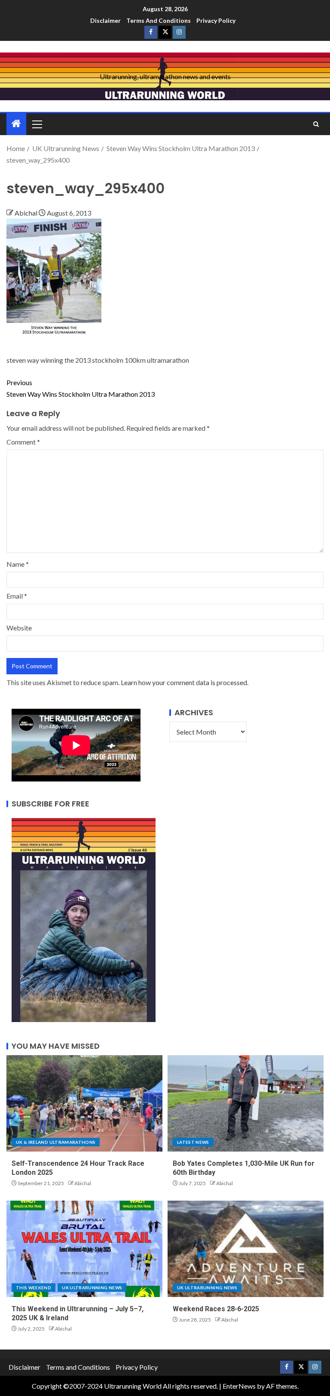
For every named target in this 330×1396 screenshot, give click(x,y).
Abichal (27, 213)
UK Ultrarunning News (92, 1287)
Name (17, 564)
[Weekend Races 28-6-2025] (246, 1249)
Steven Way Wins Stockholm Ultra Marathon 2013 (80, 388)
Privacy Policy (215, 20)
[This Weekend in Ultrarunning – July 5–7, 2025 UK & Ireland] (84, 1249)
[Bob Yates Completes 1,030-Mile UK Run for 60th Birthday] (246, 1103)
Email (16, 596)
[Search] (316, 124)
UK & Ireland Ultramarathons (55, 1142)
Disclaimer (105, 20)
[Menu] (36, 124)
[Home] (16, 123)
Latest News (193, 1142)
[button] (36, 124)
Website (19, 628)
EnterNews (239, 1386)
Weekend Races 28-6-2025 (216, 1309)
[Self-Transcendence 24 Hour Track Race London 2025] (84, 1103)
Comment (23, 442)
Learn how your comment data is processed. (184, 682)
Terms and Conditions (158, 20)
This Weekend (33, 1287)
